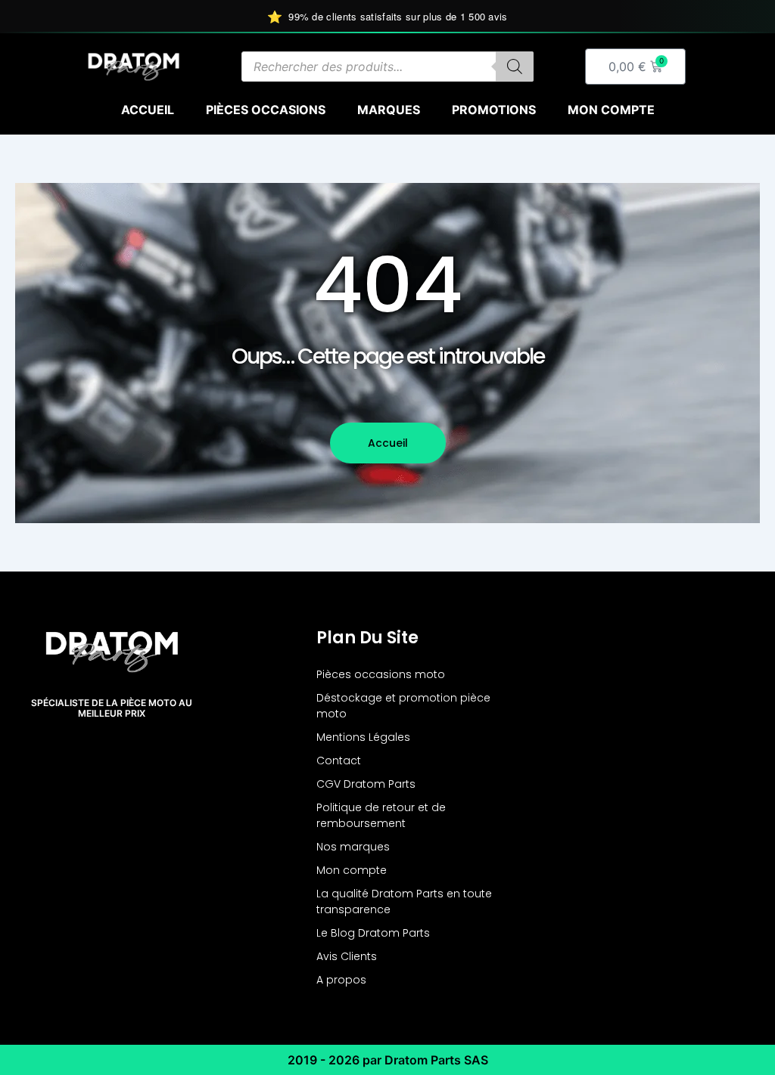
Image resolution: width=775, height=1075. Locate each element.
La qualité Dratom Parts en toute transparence (404, 901)
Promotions (494, 109)
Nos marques (353, 846)
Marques (388, 109)
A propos (341, 979)
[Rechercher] (515, 66)
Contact (338, 760)
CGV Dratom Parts (366, 784)
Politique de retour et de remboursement (381, 815)
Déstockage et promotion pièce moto (403, 705)
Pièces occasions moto (380, 674)
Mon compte (611, 109)
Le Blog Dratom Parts (373, 932)
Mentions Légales (363, 737)
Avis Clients (346, 956)
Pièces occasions (265, 109)
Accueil (147, 109)
